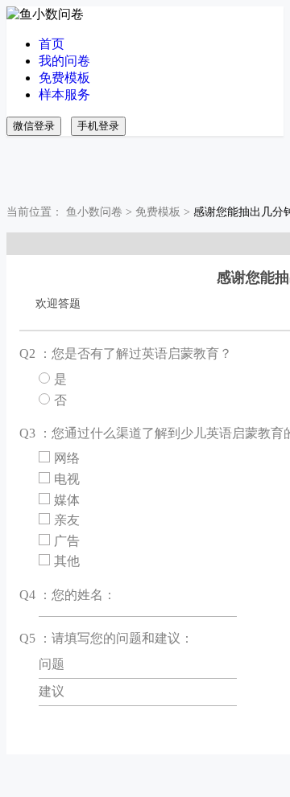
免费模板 (64, 77)
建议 (51, 691)
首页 (51, 44)
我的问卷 (64, 61)
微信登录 (34, 126)
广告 (67, 541)
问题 (51, 664)
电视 (67, 479)
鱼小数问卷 (94, 212)
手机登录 (98, 126)
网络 (67, 458)
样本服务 (64, 94)
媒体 (67, 500)
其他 (67, 561)
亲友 (67, 520)
